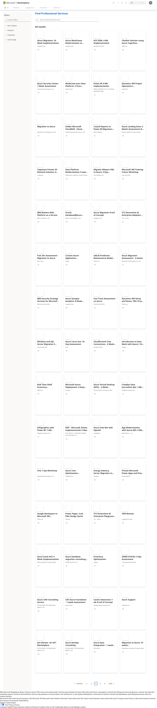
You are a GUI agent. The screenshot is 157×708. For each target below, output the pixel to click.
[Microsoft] (9, 3)
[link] (48, 50)
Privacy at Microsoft (135, 698)
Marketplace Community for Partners (96, 694)
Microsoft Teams (67, 698)
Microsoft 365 (37, 698)
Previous (80, 684)
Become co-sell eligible (74, 694)
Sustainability (23, 700)
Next (110, 684)
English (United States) (8, 703)
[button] (36, 20)
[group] (38, 49)
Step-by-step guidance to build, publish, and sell (49, 694)
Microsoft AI (4, 698)
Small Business (94, 698)
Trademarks (59, 707)
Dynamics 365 (27, 698)
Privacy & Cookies (38, 707)
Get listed (148, 692)
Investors (146, 698)
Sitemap (21, 707)
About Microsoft (111, 698)
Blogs (22, 692)
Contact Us (28, 707)
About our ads (69, 707)
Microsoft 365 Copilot (81, 698)
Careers (102, 698)
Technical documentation (67, 692)
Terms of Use (49, 707)
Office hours (40, 692)
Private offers (81, 692)
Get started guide (51, 692)
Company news (122, 698)
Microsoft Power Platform (52, 698)
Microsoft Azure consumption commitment (101, 692)
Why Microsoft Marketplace (9, 692)
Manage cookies (80, 707)
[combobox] (67, 20)
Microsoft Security (15, 698)
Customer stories (30, 692)
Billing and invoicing (124, 692)
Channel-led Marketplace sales (120, 694)
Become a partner (138, 692)
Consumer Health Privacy (9, 707)
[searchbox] (19, 19)
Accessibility (14, 700)
